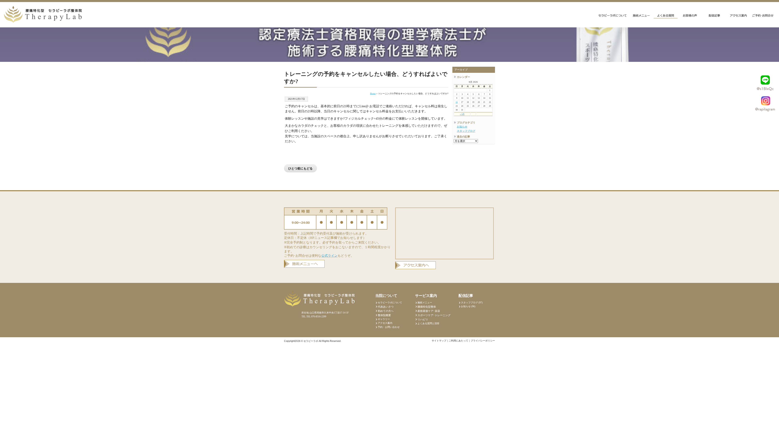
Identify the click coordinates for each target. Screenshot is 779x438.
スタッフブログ (466, 131)
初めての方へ (386, 310)
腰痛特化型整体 (426, 306)
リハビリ (422, 319)
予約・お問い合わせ (389, 327)
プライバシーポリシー (483, 340)
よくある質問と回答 (666, 15)
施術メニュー (641, 15)
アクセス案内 (739, 15)
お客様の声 (690, 15)
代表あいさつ (386, 306)
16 (457, 102)
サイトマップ (439, 340)
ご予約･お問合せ (763, 15)
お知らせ (462, 126)
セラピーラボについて (612, 15)
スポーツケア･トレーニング (434, 315)
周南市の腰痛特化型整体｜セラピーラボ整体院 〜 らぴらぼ (43, 14)
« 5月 (462, 114)
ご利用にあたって (458, 340)
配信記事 (714, 15)
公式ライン (329, 255)
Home (373, 93)
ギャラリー (384, 319)
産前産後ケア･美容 (428, 310)
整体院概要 (384, 315)
